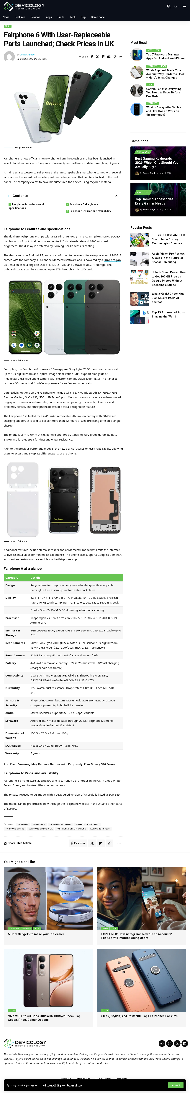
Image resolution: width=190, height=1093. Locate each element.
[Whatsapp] (162, 1043)
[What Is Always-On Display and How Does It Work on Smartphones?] (136, 109)
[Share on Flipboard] (103, 57)
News (163, 66)
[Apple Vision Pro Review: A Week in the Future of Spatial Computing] (139, 259)
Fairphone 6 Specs (100, 829)
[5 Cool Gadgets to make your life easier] (48, 898)
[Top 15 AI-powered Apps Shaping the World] (139, 317)
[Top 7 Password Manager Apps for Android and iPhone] (136, 54)
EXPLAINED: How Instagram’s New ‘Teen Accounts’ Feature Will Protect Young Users (136, 936)
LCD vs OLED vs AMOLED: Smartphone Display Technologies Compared (169, 239)
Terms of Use (74, 1085)
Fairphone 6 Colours (61, 825)
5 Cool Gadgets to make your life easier (36, 934)
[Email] (109, 57)
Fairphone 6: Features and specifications (26, 206)
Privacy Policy (53, 1085)
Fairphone (23, 825)
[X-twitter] (177, 1043)
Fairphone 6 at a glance (84, 204)
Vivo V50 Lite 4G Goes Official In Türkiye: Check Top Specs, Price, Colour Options (44, 1018)
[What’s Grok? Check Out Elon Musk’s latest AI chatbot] (139, 299)
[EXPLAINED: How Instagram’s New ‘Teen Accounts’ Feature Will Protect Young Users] (141, 898)
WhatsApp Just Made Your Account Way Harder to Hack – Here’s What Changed (165, 74)
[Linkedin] (184, 1043)
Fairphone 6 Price (15, 829)
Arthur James (27, 54)
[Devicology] (24, 6)
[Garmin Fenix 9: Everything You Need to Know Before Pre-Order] (136, 90)
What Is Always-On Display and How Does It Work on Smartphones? (163, 111)
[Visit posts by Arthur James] (9, 56)
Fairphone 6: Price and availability (90, 211)
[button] (176, 1085)
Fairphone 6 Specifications (71, 829)
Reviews (26, 929)
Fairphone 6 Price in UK (41, 829)
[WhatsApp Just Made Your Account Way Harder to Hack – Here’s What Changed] (136, 72)
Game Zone (143, 152)
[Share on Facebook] (91, 57)
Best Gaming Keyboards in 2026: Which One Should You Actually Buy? (156, 163)
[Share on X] (97, 57)
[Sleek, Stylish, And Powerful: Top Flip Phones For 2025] (141, 980)
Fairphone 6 (39, 825)
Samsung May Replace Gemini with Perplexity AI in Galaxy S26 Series (66, 764)
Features (152, 66)
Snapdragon (112, 260)
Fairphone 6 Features (87, 825)
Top (158, 50)
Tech (7, 26)
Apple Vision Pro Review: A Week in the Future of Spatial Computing (168, 258)
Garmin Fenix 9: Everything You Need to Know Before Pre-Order (163, 92)
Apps (150, 50)
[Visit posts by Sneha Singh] (137, 173)
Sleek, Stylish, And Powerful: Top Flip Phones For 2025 (139, 1016)
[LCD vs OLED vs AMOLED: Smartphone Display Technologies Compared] (139, 240)
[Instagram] (169, 1043)
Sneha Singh (149, 173)
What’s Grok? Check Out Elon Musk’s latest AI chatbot (168, 298)
